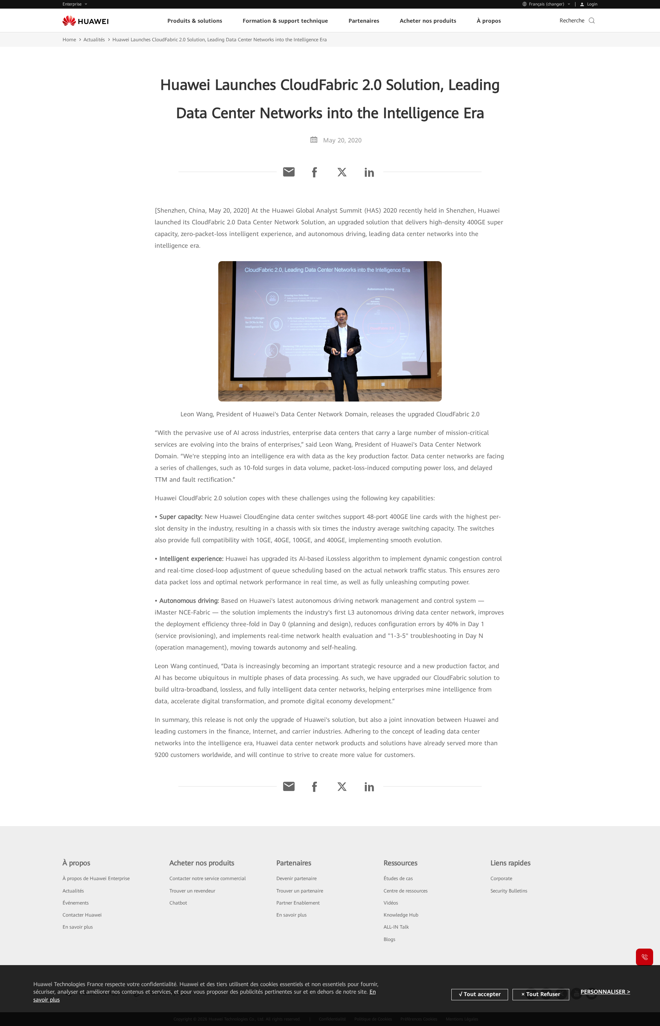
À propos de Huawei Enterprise (96, 878)
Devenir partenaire (296, 878)
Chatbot (178, 903)
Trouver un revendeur (192, 891)
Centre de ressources (406, 891)
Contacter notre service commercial (207, 878)
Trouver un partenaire (299, 891)
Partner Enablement (298, 903)
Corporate (501, 878)
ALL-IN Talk (396, 927)
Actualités (94, 39)
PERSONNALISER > (605, 991)
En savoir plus (78, 927)
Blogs (389, 939)
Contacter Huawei (82, 915)
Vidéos (391, 903)
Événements (76, 903)
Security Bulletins (509, 891)
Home (69, 39)
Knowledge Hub (401, 915)
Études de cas (398, 878)
